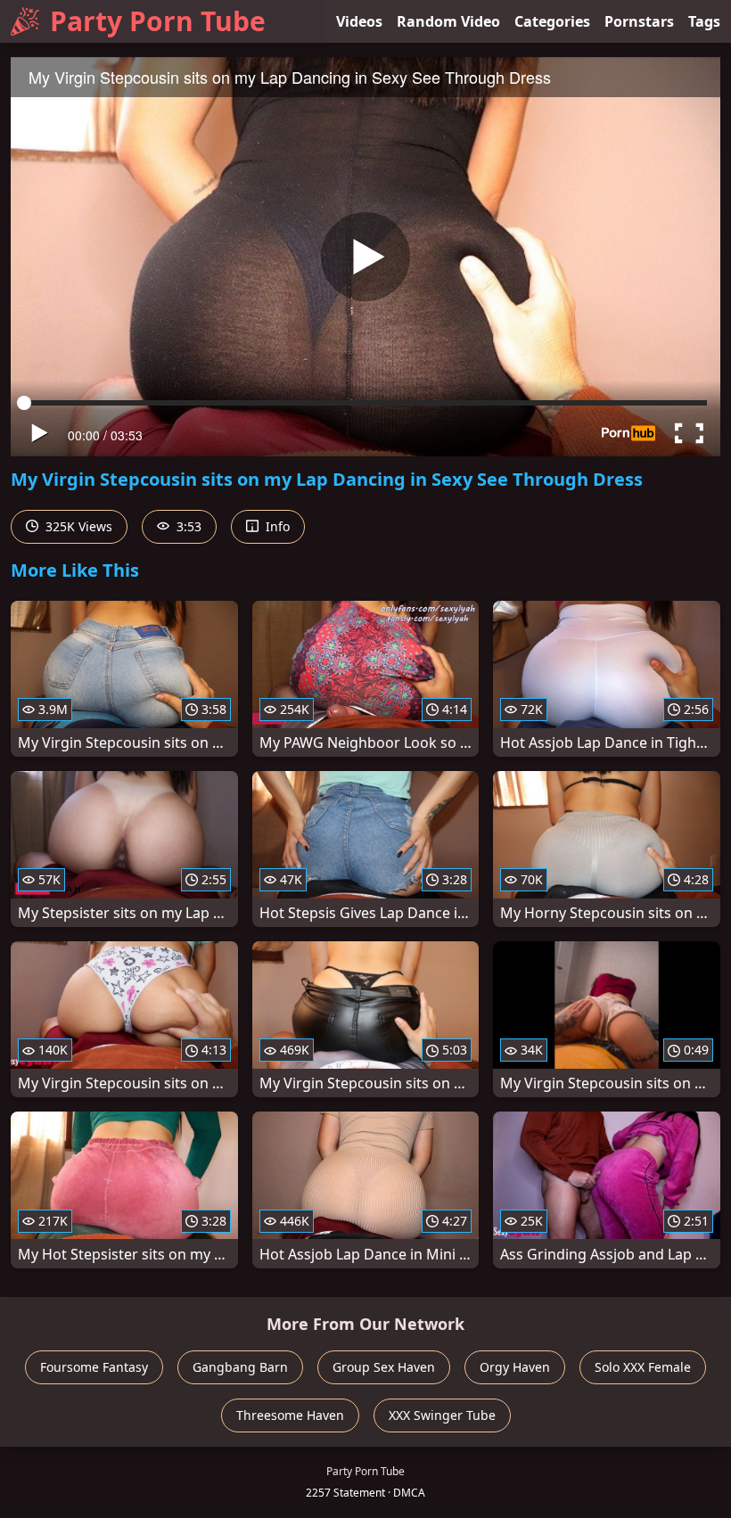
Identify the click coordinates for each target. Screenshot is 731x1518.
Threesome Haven (290, 1415)
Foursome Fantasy (94, 1366)
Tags (704, 21)
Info (276, 526)
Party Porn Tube (158, 21)
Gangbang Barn (240, 1366)
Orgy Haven (515, 1366)
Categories (552, 21)
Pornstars (639, 21)
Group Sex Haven (384, 1366)
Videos (359, 21)
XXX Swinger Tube (442, 1415)
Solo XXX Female (643, 1366)
